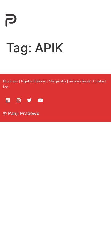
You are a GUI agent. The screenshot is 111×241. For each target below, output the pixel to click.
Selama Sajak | (81, 81)
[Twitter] (29, 100)
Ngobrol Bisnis (33, 81)
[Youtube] (40, 100)
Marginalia (57, 81)
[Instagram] (18, 100)
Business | (12, 81)
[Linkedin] (7, 100)
